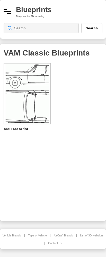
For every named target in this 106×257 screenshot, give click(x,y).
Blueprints (34, 10)
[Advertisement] (80, 139)
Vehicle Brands (12, 235)
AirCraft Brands (63, 235)
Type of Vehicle (37, 235)
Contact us (55, 243)
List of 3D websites (92, 235)
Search (92, 28)
